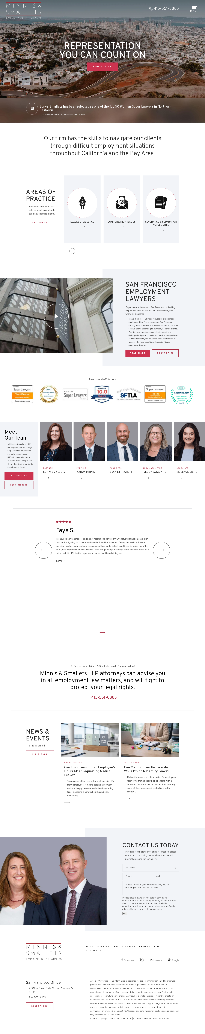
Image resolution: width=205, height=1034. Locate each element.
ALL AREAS (39, 222)
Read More (138, 353)
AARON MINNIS (86, 472)
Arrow (46, 478)
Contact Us (102, 632)
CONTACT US (102, 66)
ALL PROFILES (19, 476)
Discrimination (161, 209)
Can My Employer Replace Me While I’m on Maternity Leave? (146, 770)
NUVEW (93, 1018)
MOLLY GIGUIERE (187, 472)
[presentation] (43, 550)
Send (125, 913)
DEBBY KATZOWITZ (154, 472)
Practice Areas (124, 946)
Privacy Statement (161, 1018)
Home (89, 946)
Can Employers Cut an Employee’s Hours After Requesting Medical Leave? (89, 771)
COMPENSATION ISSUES (82, 209)
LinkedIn (158, 960)
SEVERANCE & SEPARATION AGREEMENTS (122, 209)
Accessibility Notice (142, 1018)
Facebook (129, 960)
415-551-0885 (166, 8)
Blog (157, 946)
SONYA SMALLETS (54, 472)
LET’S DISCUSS (19, 485)
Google (175, 960)
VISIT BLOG (40, 754)
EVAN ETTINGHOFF (121, 472)
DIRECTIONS (39, 1006)
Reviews (144, 946)
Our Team (103, 946)
